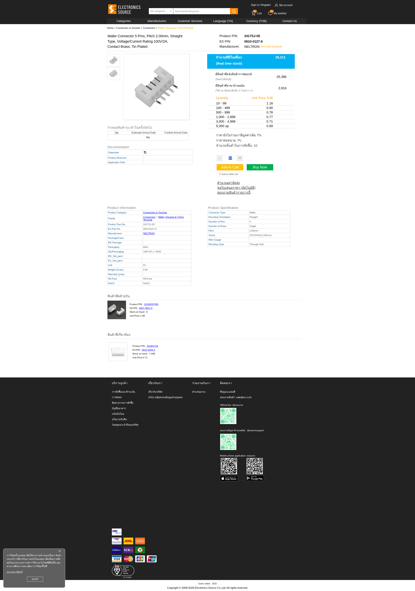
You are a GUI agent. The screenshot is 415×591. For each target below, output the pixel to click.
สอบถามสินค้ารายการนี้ (233, 192)
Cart (258, 13)
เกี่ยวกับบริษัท (155, 391)
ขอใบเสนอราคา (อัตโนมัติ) (236, 187)
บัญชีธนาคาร (119, 408)
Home (110, 28)
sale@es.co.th (243, 397)
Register (266, 5)
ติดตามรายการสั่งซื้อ (122, 402)
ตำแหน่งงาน (198, 391)
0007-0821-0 (145, 308)
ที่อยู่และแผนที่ (227, 391)
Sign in (255, 5)
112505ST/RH (151, 304)
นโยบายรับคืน (119, 419)
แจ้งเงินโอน (118, 413)
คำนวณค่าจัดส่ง (228, 183)
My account (285, 5)
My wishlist (280, 13)
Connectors (149, 28)
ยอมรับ (35, 579)
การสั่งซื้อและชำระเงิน (123, 391)
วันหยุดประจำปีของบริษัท (125, 424)
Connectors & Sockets (128, 28)
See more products (271, 46)
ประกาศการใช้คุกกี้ (15, 572)
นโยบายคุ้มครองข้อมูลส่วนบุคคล (165, 397)
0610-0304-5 (148, 350)
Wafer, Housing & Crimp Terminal (175, 28)
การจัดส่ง (117, 397)
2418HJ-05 (152, 346)
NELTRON (149, 233)
